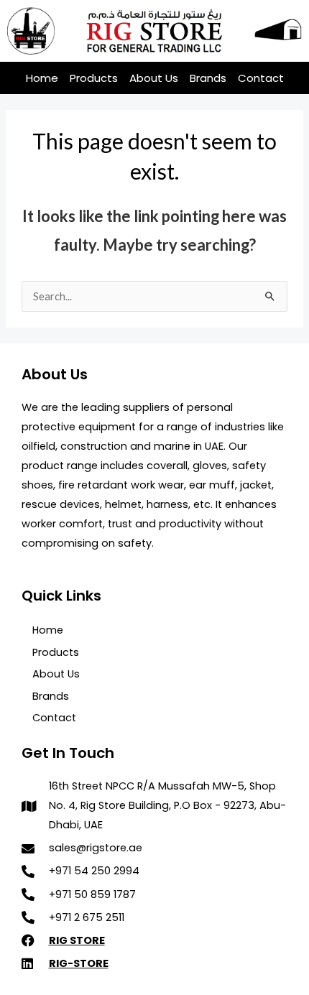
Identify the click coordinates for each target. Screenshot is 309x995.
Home (42, 77)
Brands (208, 77)
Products (94, 77)
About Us (153, 77)
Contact (261, 77)
